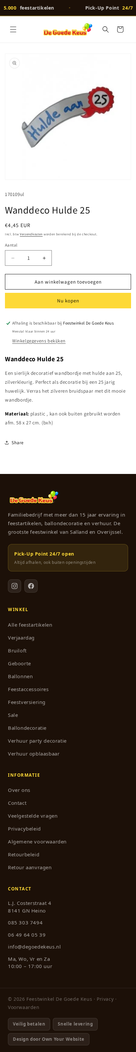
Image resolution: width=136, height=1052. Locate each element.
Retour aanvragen (30, 867)
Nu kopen (68, 300)
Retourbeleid (23, 854)
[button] (13, 29)
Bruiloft (17, 650)
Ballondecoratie (27, 727)
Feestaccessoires (28, 689)
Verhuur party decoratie (37, 740)
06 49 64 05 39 (27, 934)
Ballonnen (20, 676)
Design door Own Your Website (49, 1039)
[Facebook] (31, 586)
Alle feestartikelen (30, 624)
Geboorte (19, 663)
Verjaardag (21, 637)
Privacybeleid (24, 828)
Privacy (105, 999)
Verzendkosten (31, 234)
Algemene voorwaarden (37, 841)
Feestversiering (27, 702)
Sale (13, 715)
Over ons (19, 790)
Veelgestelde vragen (32, 815)
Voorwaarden (24, 1007)
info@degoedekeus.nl (34, 946)
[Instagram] (14, 586)
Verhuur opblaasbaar (33, 753)
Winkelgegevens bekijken (39, 341)
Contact (17, 802)
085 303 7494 (25, 922)
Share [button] (18, 443)
